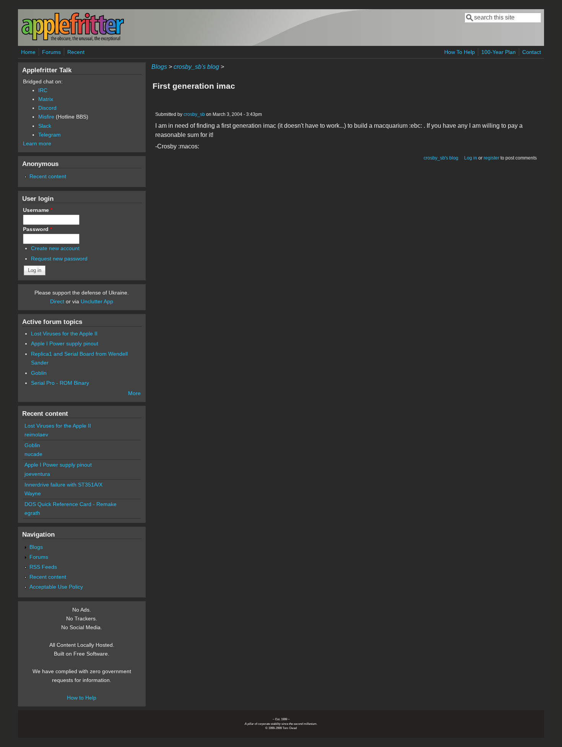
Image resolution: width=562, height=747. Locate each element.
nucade (33, 454)
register (491, 158)
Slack (44, 126)
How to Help (81, 698)
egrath (32, 513)
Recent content (47, 176)
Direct (57, 301)
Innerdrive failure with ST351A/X (63, 485)
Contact (531, 52)
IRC (42, 90)
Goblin (39, 373)
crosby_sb (194, 114)
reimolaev (36, 434)
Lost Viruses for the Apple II (64, 333)
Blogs (159, 66)
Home (28, 52)
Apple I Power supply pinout (64, 343)
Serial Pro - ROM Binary (60, 383)
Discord (47, 108)
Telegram (49, 135)
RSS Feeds (43, 567)
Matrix (45, 99)
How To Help (459, 52)
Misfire (46, 117)
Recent (75, 52)
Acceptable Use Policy (56, 587)
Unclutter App (97, 301)
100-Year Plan (498, 52)
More (134, 393)
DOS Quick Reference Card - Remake (70, 504)
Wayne (32, 493)
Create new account (55, 248)
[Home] (72, 39)
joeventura (37, 474)
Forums (51, 52)
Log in (470, 158)
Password (37, 229)
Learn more (37, 143)
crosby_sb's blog (196, 66)
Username (37, 210)
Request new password (59, 259)
